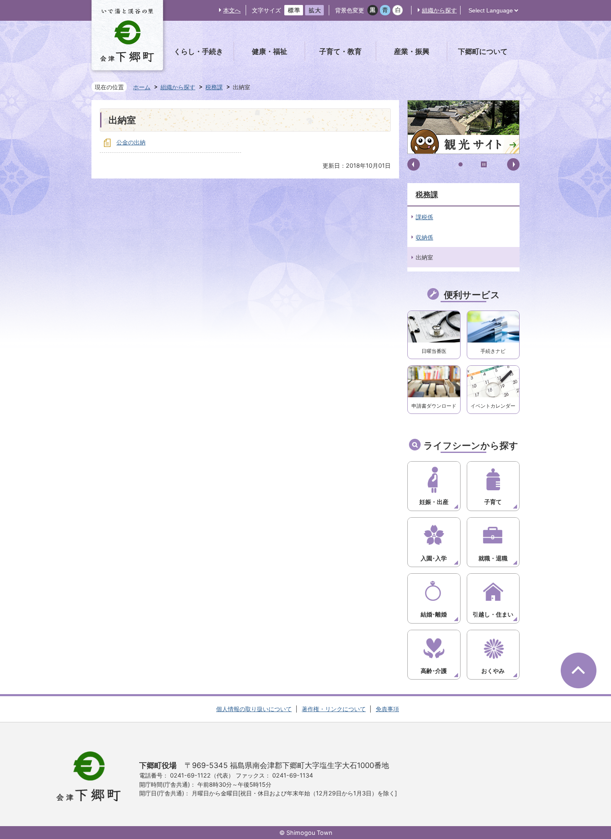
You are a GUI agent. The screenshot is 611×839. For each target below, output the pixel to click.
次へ (513, 164)
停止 (484, 164)
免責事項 (387, 708)
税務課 (214, 87)
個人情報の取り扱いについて (254, 708)
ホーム (141, 87)
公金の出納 (130, 142)
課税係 (424, 216)
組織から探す (439, 10)
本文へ (232, 10)
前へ (413, 164)
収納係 (424, 237)
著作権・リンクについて (334, 708)
